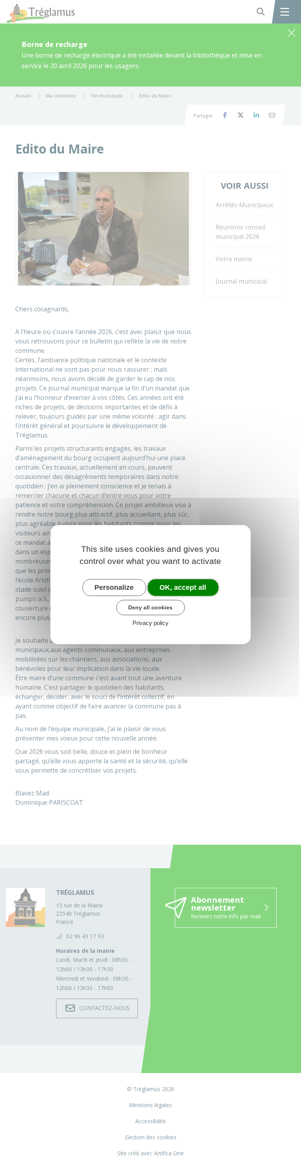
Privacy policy (150, 623)
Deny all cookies (150, 607)
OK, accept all (183, 587)
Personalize (114, 587)
